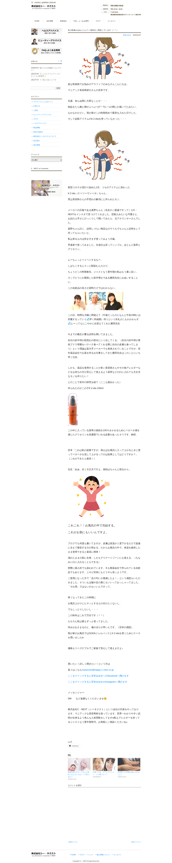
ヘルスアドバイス (39, 123)
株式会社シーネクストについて (44, 136)
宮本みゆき (127, 35)
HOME (73, 855)
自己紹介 (36, 141)
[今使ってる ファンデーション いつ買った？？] (104, 764)
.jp (112, 670)
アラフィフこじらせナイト (43, 102)
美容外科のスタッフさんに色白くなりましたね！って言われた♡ (78, 774)
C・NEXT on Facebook (39, 168)
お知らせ (36, 106)
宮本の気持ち (38, 132)
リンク (90, 855)
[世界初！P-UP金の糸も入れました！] (129, 764)
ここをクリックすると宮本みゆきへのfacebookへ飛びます (98, 675)
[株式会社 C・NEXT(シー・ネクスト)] (44, 8)
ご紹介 (35, 110)
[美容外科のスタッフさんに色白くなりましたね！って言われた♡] (79, 764)
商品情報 (36, 128)
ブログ (35, 119)
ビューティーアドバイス (42, 115)
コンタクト (117, 855)
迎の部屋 (36, 145)
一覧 (60, 61)
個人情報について (103, 855)
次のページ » (136, 842)
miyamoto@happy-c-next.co (96, 670)
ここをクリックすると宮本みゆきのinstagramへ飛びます (97, 681)
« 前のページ (72, 842)
